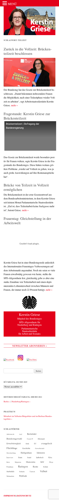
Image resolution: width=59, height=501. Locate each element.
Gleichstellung (11, 453)
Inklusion (41, 452)
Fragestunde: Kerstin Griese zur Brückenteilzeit (27, 116)
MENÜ (12, 4)
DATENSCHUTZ (24, 495)
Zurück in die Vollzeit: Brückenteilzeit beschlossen (28, 51)
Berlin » (7, 401)
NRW (42, 462)
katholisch (39, 457)
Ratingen (23, 466)
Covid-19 (30, 439)
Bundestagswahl (14, 438)
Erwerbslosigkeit (14, 443)
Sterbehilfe (10, 471)
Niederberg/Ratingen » (21, 401)
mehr (14, 105)
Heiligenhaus (26, 452)
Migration (18, 462)
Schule (45, 467)
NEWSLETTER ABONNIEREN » (29, 345)
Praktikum (10, 467)
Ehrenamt (41, 439)
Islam (20, 457)
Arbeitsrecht (10, 434)
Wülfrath (23, 475)
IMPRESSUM (9, 495)
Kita (50, 457)
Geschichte (26, 448)
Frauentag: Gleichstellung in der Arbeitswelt (27, 220)
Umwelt (32, 471)
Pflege (51, 462)
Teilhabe (22, 471)
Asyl (20, 434)
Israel (29, 457)
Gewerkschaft (39, 448)
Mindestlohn (30, 462)
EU (35, 443)
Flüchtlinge (12, 448)
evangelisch (46, 443)
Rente (35, 466)
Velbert (43, 471)
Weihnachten (10, 476)
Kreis (8, 462)
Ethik (27, 444)
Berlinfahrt (31, 433)
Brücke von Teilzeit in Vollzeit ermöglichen (26, 187)
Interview (10, 457)
